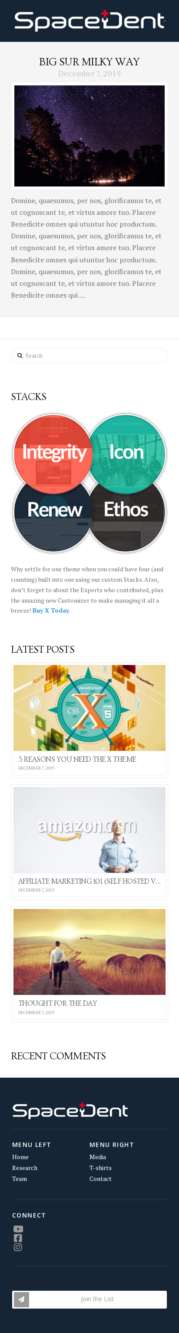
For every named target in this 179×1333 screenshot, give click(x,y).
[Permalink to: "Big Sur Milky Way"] (89, 135)
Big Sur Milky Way (89, 62)
